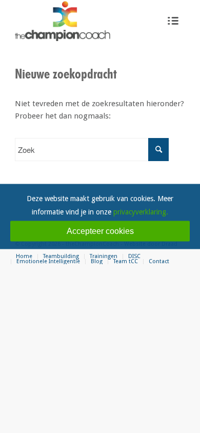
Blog (97, 261)
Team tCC (125, 261)
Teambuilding (61, 256)
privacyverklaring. (140, 212)
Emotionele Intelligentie (48, 261)
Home (24, 256)
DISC (134, 256)
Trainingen (103, 256)
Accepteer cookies (100, 231)
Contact (159, 261)
